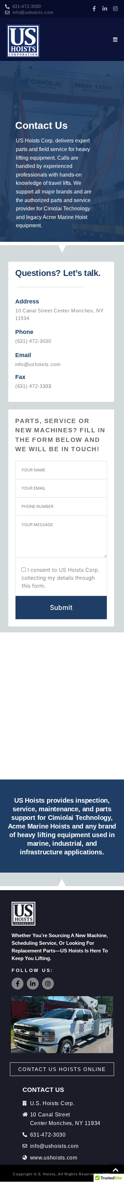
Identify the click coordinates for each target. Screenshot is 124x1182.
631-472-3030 (27, 6)
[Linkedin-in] (105, 8)
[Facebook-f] (94, 8)
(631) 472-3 (29, 386)
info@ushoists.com (33, 12)
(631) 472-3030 (33, 341)
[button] (115, 39)
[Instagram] (115, 8)
